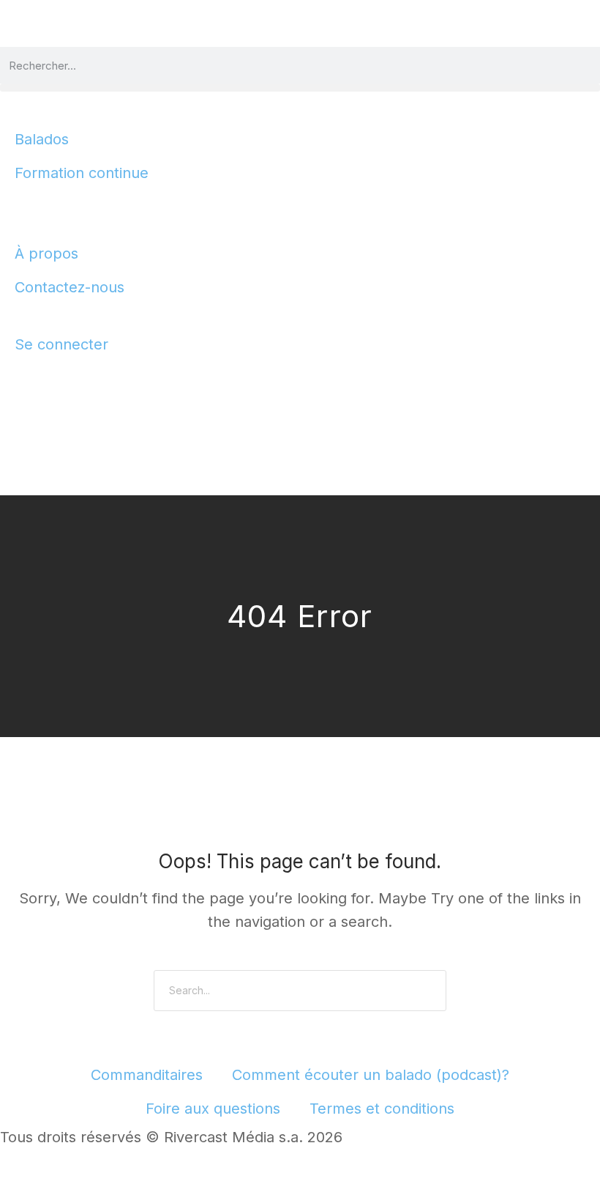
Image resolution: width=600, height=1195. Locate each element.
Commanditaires (147, 1075)
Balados (42, 139)
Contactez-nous (69, 287)
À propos (46, 253)
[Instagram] (59, 379)
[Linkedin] (100, 379)
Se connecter (61, 344)
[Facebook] (18, 379)
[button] (300, 88)
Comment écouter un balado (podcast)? (370, 1075)
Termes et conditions (382, 1108)
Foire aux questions (213, 1108)
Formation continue (82, 173)
